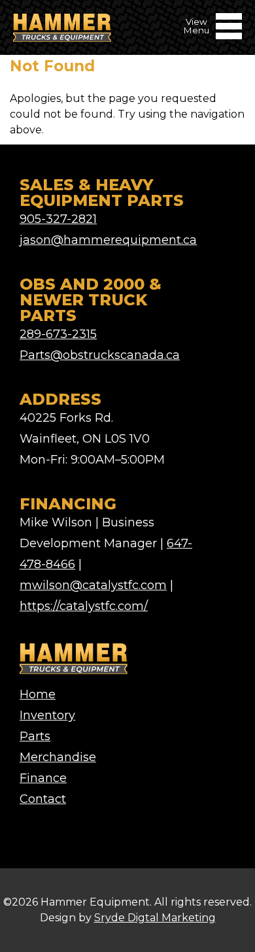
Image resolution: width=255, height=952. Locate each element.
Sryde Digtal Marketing (155, 917)
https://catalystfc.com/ (84, 606)
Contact (43, 799)
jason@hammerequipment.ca (108, 240)
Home (38, 694)
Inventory (47, 715)
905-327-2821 (58, 219)
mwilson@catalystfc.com (93, 585)
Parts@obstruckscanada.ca (100, 355)
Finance (43, 778)
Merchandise (58, 757)
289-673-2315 (58, 334)
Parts (35, 736)
